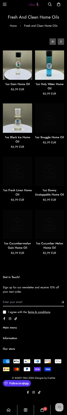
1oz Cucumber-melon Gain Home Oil (17, 245)
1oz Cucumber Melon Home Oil (49, 245)
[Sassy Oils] (33, 4)
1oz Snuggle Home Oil (49, 137)
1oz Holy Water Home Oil (50, 86)
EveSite (51, 378)
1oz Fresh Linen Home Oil (17, 192)
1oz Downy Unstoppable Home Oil (49, 192)
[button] (58, 4)
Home (13, 26)
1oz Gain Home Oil (17, 84)
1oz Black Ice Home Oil (17, 139)
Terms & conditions (39, 312)
